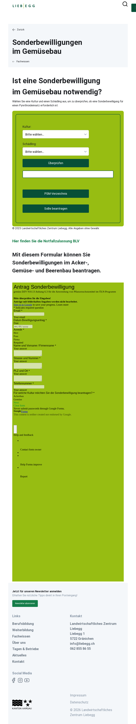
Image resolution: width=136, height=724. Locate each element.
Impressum (78, 695)
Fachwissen (21, 636)
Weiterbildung (23, 630)
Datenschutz (79, 702)
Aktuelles (19, 655)
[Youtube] (27, 680)
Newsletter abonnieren (25, 603)
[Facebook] (13, 680)
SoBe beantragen (55, 208)
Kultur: (27, 125)
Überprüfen (55, 163)
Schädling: (29, 142)
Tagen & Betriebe (25, 649)
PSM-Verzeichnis (55, 193)
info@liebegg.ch (82, 644)
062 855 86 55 (80, 649)
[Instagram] (20, 680)
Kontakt (18, 662)
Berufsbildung (23, 624)
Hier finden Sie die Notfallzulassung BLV (45, 241)
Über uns (19, 643)
